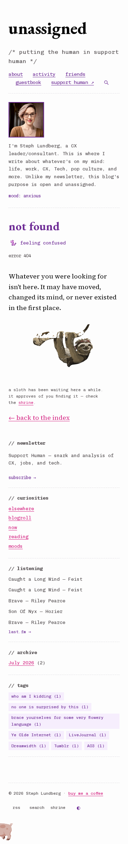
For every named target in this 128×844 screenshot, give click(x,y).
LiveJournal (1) (87, 734)
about (16, 74)
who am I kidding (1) (36, 696)
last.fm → (20, 631)
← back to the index (39, 417)
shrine (25, 402)
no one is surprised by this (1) (50, 706)
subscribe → (22, 477)
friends (75, 74)
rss (16, 807)
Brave (16, 600)
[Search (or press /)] (106, 82)
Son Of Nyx (23, 611)
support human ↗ (72, 82)
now (13, 527)
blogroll (20, 518)
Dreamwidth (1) (28, 745)
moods (16, 546)
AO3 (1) (96, 745)
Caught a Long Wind (34, 579)
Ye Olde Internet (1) (36, 734)
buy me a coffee (85, 793)
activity (44, 74)
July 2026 (21, 662)
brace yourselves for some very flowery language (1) (57, 721)
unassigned (48, 28)
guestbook (28, 82)
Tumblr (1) (66, 745)
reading (18, 536)
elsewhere (21, 508)
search (37, 807)
